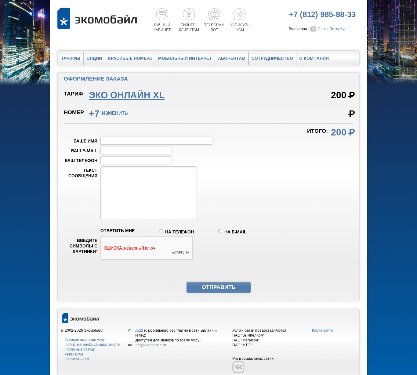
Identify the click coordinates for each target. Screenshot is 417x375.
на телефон (179, 231)
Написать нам (77, 359)
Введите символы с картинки (83, 246)
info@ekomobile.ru (150, 345)
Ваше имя (85, 141)
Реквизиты (74, 354)
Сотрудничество (272, 58)
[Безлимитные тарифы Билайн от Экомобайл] (98, 18)
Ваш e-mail (84, 150)
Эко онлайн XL (127, 95)
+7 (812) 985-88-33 (322, 14)
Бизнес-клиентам (189, 27)
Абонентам (231, 58)
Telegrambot (214, 27)
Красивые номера (130, 58)
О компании (314, 58)
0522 (139, 330)
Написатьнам (240, 27)
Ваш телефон (81, 160)
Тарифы (70, 58)
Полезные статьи (80, 349)
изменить (115, 113)
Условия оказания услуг (85, 339)
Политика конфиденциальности (92, 344)
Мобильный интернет (185, 58)
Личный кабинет (162, 27)
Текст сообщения (82, 173)
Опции (94, 58)
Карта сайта (322, 330)
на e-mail (235, 231)
